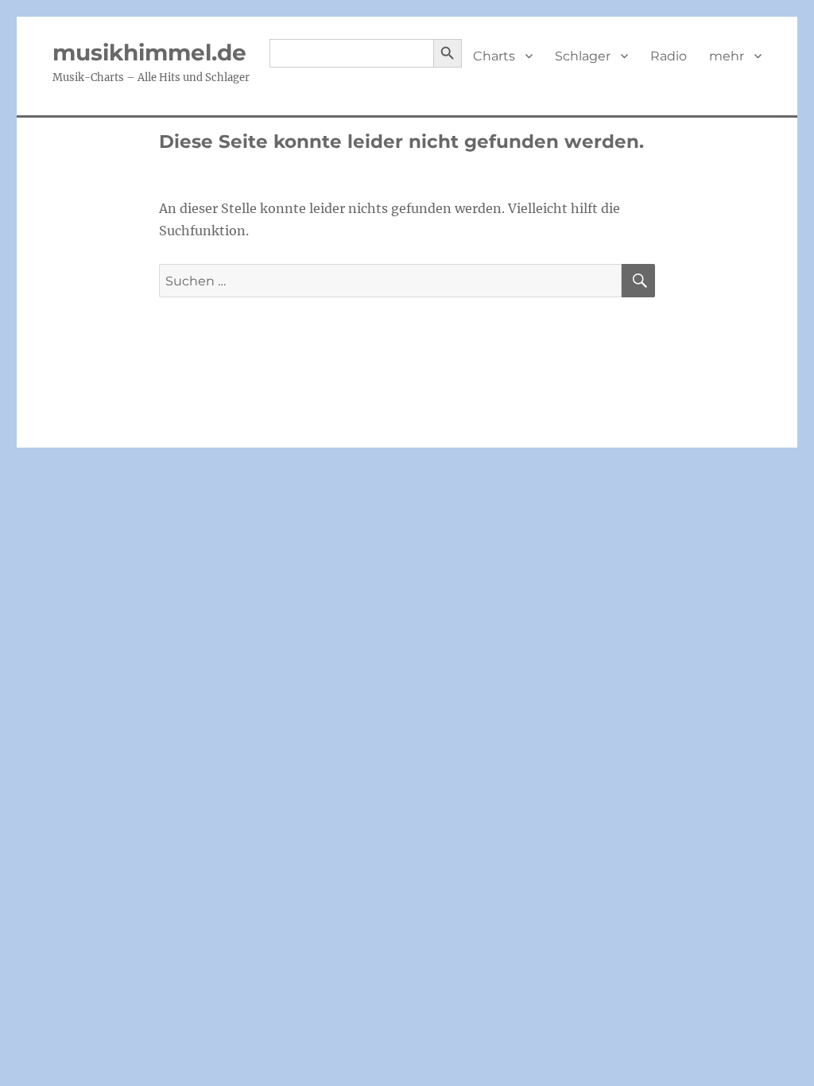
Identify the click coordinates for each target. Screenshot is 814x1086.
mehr (726, 56)
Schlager (582, 56)
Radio (668, 56)
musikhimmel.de (149, 52)
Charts (494, 56)
